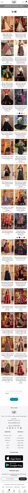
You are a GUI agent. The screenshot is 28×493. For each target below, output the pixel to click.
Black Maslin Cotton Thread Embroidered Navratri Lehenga (21, 209)
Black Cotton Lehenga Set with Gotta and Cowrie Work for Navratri (21, 134)
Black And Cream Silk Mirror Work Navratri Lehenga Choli (21, 84)
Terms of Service (9, 487)
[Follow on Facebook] (7, 428)
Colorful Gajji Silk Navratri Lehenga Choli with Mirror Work (21, 308)
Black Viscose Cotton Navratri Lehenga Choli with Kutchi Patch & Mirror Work (7, 259)
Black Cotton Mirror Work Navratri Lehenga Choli (7, 157)
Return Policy (20, 443)
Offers (7, 447)
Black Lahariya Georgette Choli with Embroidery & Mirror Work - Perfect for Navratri (20, 184)
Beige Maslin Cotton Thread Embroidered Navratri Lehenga (7, 35)
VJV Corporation (20, 438)
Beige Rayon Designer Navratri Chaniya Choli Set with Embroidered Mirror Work (7, 60)
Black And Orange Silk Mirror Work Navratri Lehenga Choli (7, 108)
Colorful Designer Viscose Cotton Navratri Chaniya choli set (7, 308)
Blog (3, 487)
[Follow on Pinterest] (18, 428)
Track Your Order (7, 435)
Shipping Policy (20, 445)
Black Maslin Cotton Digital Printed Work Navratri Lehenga (7, 209)
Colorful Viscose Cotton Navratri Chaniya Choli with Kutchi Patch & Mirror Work (20, 355)
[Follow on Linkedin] (15, 428)
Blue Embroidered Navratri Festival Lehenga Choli (21, 257)
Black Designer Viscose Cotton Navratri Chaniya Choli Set (7, 183)
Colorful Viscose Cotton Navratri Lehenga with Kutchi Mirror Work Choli (7, 379)
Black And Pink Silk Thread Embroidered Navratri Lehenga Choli (21, 108)
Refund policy (17, 487)
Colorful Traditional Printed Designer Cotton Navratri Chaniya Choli (7, 355)
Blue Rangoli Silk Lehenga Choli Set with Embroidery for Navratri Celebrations (7, 284)
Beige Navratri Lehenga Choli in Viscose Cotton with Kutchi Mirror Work (20, 35)
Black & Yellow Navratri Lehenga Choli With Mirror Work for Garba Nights (7, 84)
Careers (7, 445)
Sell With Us (7, 440)
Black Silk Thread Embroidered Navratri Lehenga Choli (21, 232)
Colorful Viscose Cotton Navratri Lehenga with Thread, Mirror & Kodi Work (20, 380)
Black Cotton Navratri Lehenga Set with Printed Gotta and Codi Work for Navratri (20, 159)
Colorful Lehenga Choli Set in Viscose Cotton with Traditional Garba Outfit (7, 331)
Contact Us (23, 487)
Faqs (8, 443)
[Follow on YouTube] (20, 428)
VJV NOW (14, 484)
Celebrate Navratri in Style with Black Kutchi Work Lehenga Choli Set (21, 284)
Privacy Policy (20, 447)
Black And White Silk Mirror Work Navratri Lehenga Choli (7, 134)
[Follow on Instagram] (12, 428)
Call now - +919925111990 (14, 425)
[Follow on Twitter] (10, 428)
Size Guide (7, 438)
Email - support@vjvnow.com (14, 422)
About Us (20, 435)
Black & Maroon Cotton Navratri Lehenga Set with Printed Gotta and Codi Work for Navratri (20, 60)
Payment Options (20, 440)
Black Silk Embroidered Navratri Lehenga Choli (7, 231)
